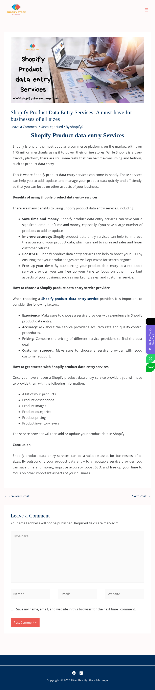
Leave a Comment (24, 127)
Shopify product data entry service (70, 298)
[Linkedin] (81, 673)
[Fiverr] (150, 367)
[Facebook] (74, 673)
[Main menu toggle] (146, 9)
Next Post (141, 496)
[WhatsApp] (150, 358)
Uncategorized (52, 127)
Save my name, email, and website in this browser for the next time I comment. (76, 609)
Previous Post (16, 496)
